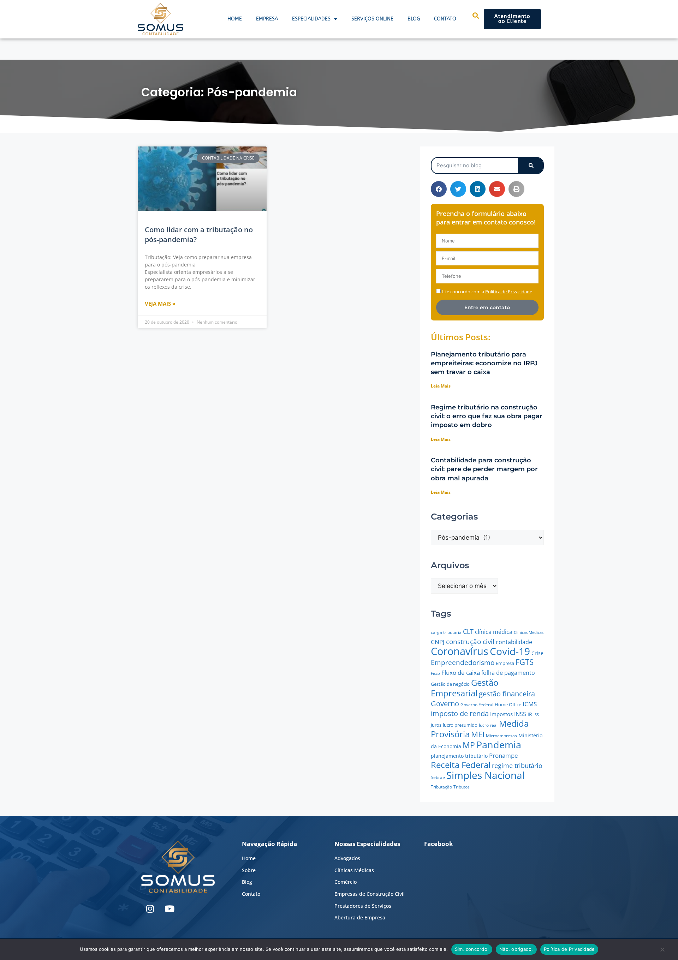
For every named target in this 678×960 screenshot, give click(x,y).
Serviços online (372, 19)
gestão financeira (507, 693)
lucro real (488, 725)
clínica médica (493, 632)
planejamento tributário (459, 755)
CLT (468, 631)
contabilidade (514, 642)
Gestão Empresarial (464, 688)
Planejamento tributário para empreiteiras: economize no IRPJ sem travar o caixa (484, 363)
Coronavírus (459, 651)
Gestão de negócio (450, 684)
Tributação (441, 787)
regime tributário (517, 765)
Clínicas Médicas (528, 632)
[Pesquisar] (530, 165)
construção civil (470, 641)
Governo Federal (476, 705)
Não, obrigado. (516, 949)
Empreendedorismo (462, 662)
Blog (414, 19)
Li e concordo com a (487, 291)
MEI (477, 734)
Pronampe (503, 755)
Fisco (435, 673)
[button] (439, 189)
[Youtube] (169, 909)
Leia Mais (441, 386)
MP (469, 745)
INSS (520, 714)
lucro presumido (460, 725)
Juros (436, 725)
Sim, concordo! (472, 949)
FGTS (525, 662)
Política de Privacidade (569, 949)
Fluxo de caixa (460, 672)
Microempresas (501, 736)
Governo (445, 703)
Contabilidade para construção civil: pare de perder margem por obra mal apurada (484, 469)
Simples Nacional (485, 775)
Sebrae (438, 777)
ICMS (530, 704)
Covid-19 (510, 651)
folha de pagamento (508, 673)
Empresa (267, 19)
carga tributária (446, 632)
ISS (536, 714)
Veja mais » (160, 303)
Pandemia (498, 744)
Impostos (501, 714)
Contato (445, 19)
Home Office (508, 705)
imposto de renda (460, 713)
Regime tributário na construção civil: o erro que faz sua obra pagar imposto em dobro (486, 416)
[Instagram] (150, 909)
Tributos (461, 787)
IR (530, 714)
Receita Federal (460, 764)
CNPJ (438, 642)
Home (234, 19)
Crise (537, 653)
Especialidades (311, 19)
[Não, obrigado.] (662, 951)
